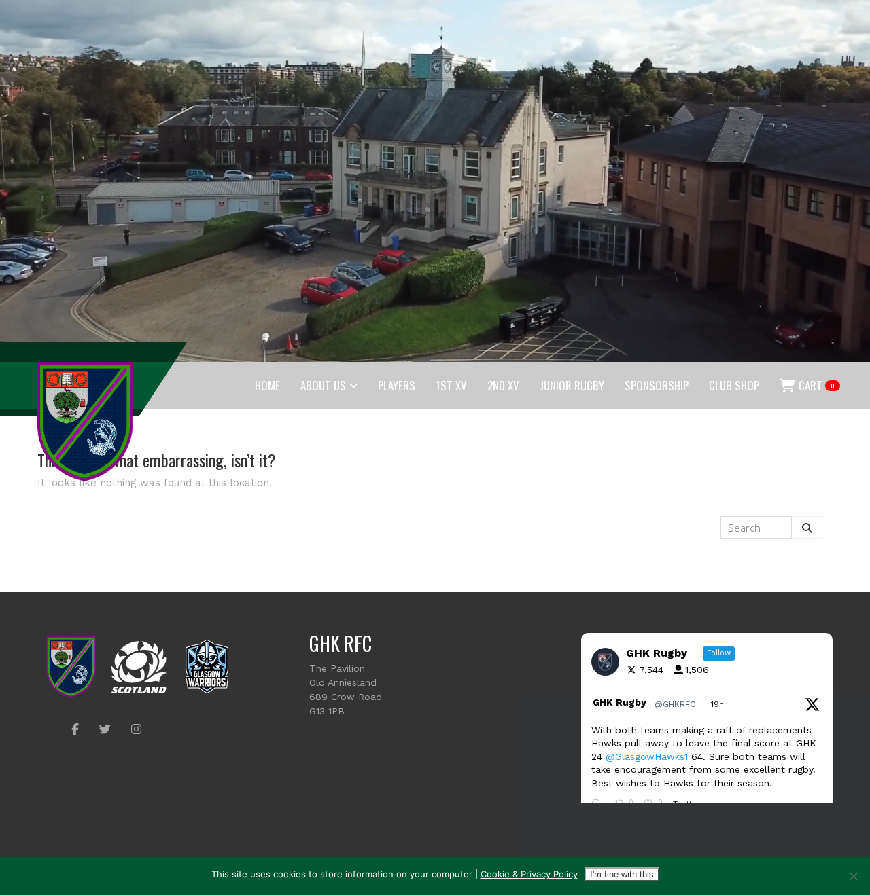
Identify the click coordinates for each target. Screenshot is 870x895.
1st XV (451, 385)
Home (267, 385)
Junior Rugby (572, 385)
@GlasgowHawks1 (647, 756)
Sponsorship (657, 385)
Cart (816, 385)
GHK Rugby (619, 702)
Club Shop (734, 385)
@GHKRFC (675, 704)
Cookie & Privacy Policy (529, 874)
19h (719, 704)
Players (396, 385)
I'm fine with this (622, 874)
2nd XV (503, 385)
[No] (853, 876)
